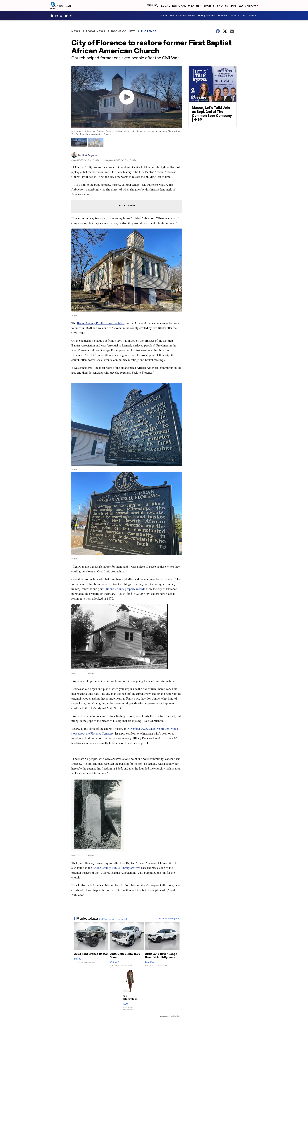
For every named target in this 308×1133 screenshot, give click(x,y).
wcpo (62, 15)
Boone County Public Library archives (100, 323)
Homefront (223, 15)
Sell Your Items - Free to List (113, 919)
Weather (194, 5)
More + (252, 15)
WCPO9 (53, 15)
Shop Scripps (226, 5)
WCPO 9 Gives (238, 15)
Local (165, 5)
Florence (148, 31)
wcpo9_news (57, 15)
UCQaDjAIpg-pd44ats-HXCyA (67, 15)
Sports (209, 5)
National (179, 5)
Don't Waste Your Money (182, 15)
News (75, 31)
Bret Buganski (90, 155)
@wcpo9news (72, 15)
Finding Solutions (206, 15)
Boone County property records (125, 589)
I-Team (164, 15)
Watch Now (248, 5)
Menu (151, 5)
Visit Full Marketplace (169, 918)
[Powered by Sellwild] (175, 1016)
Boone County (123, 31)
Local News (95, 31)
